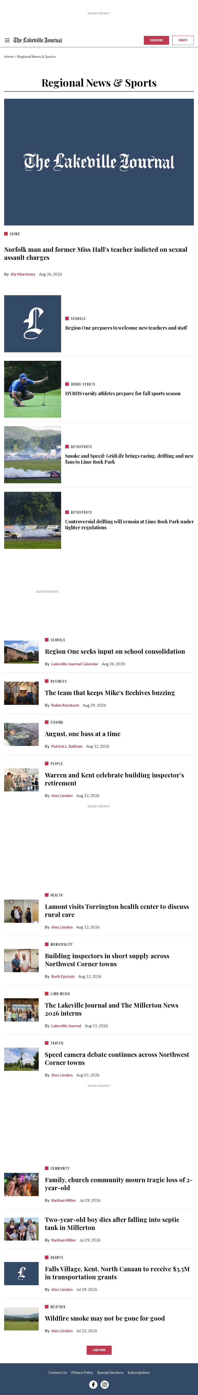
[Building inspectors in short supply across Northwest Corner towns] (21, 959)
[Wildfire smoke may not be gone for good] (21, 1317)
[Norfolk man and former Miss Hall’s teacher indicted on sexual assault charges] (99, 162)
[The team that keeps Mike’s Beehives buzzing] (21, 692)
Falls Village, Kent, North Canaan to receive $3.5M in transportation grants (117, 1273)
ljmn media (60, 994)
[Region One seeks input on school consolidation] (21, 650)
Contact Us (57, 1372)
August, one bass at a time (82, 734)
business (59, 681)
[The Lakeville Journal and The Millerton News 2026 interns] (21, 1008)
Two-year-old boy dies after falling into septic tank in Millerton (112, 1223)
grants (57, 1257)
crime (15, 234)
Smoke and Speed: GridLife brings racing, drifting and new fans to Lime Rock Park (129, 459)
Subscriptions (139, 1372)
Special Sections (110, 1372)
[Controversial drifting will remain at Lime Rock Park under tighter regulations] (32, 519)
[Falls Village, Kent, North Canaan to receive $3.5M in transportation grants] (21, 1273)
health (57, 895)
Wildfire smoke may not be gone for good (105, 1318)
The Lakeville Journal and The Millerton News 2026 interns (111, 1009)
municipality (62, 944)
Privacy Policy (82, 1372)
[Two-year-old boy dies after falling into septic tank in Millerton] (21, 1227)
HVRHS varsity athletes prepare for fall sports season (122, 393)
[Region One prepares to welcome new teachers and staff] (32, 323)
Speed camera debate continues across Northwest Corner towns (117, 1058)
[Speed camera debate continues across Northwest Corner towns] (21, 1058)
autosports (81, 447)
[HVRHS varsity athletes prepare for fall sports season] (32, 388)
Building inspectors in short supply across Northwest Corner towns (107, 960)
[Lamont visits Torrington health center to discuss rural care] (21, 910)
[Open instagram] (105, 1385)
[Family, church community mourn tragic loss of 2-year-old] (21, 1183)
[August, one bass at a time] (21, 733)
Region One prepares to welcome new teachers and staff (126, 328)
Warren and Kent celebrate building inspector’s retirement (114, 779)
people (57, 763)
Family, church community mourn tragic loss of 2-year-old (119, 1183)
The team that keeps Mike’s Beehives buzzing (110, 693)
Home (9, 56)
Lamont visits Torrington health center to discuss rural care (117, 910)
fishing (57, 722)
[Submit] (180, 55)
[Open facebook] (93, 1385)
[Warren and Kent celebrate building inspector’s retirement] (21, 778)
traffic (57, 1043)
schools (78, 318)
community (60, 1168)
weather (58, 1307)
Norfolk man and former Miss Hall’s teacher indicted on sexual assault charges (95, 253)
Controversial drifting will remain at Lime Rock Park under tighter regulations (129, 525)
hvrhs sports (83, 384)
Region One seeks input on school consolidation (115, 651)
